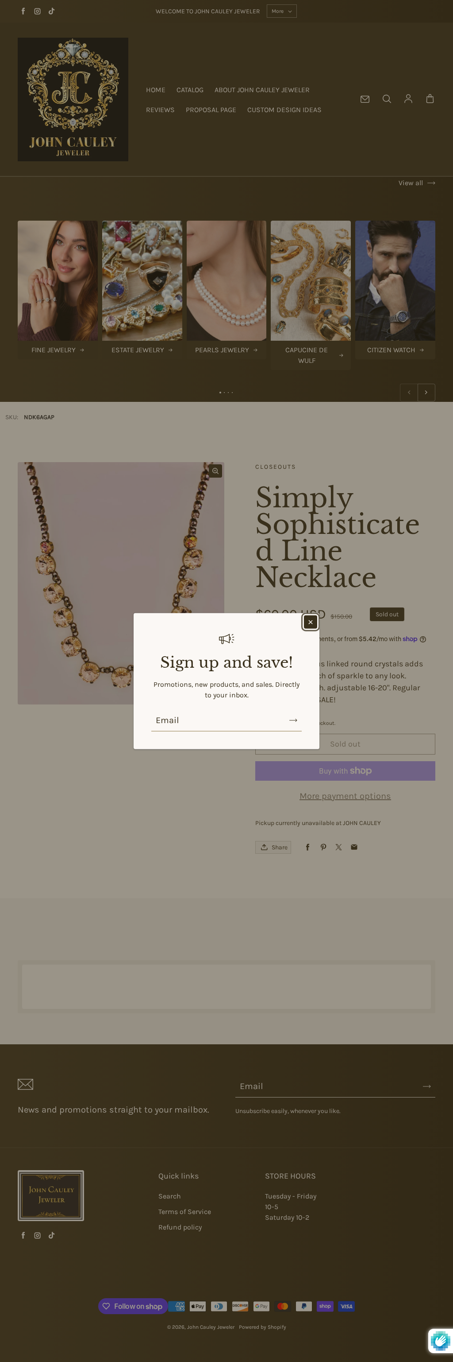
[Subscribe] (293, 720)
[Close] (310, 622)
